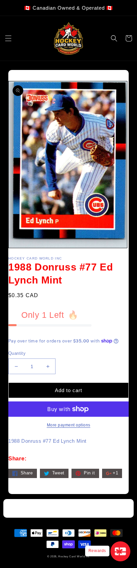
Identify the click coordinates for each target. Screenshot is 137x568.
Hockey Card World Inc (74, 556)
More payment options (68, 425)
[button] (8, 38)
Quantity (17, 353)
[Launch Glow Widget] (120, 551)
